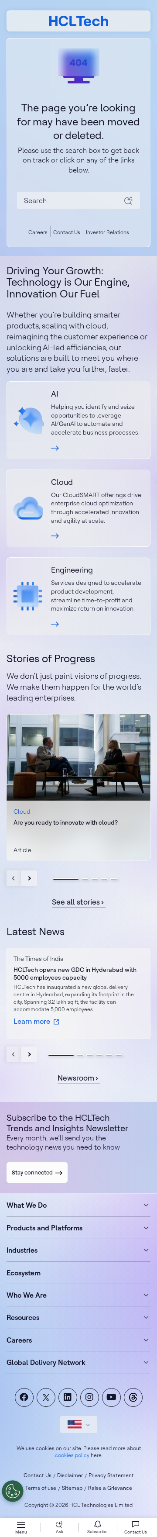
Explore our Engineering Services (78, 596)
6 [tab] (118, 1055)
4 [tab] (104, 879)
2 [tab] (85, 879)
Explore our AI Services (78, 420)
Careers (38, 232)
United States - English (79, 1424)
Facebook (24, 1397)
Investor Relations (107, 232)
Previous (14, 878)
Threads (133, 1397)
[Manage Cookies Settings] (13, 1491)
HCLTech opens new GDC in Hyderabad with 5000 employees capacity (75, 973)
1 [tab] (66, 879)
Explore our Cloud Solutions (78, 508)
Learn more (32, 857)
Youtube (111, 1397)
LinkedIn (67, 1397)
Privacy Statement (111, 1475)
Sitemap (72, 1488)
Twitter (46, 1397)
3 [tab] (94, 879)
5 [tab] (113, 879)
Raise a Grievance (110, 1488)
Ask (59, 1531)
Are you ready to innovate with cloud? (66, 822)
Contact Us (66, 232)
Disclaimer (70, 1475)
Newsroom (76, 1077)
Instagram (89, 1397)
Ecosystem (24, 1272)
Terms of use (40, 1488)
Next (29, 878)
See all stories (76, 901)
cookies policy (72, 1455)
